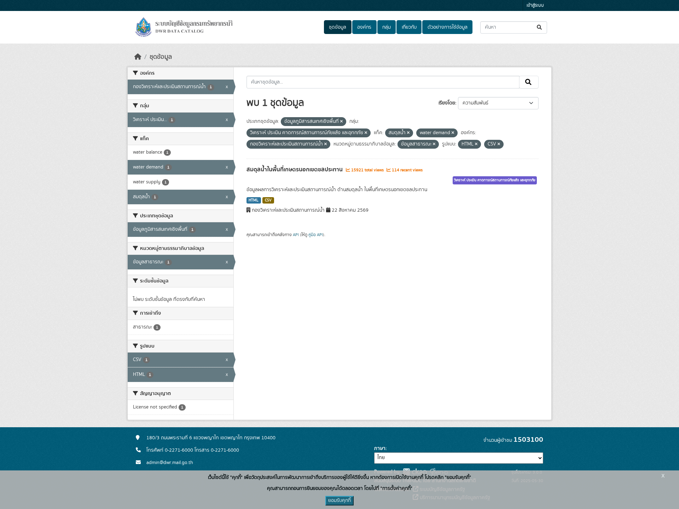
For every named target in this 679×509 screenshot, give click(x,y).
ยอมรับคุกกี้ (339, 500)
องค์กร (364, 27)
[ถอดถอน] (341, 122)
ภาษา (379, 448)
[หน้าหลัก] (137, 57)
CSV (268, 200)
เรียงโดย (447, 103)
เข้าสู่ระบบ (535, 5)
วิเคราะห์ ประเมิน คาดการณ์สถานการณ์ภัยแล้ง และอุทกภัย (494, 180)
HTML (254, 200)
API (296, 234)
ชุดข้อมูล (337, 27)
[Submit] (539, 27)
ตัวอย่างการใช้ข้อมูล (448, 27)
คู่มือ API (315, 234)
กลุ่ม (386, 27)
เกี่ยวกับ (409, 27)
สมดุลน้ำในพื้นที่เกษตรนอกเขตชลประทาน (295, 169)
